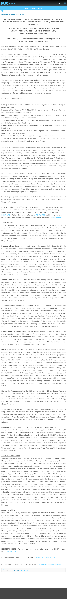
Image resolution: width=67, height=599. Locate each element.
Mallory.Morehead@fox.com (50, 565)
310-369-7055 (27, 558)
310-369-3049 (30, 565)
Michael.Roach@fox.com (45, 558)
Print (7, 570)
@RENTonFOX (39, 215)
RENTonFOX (6, 215)
